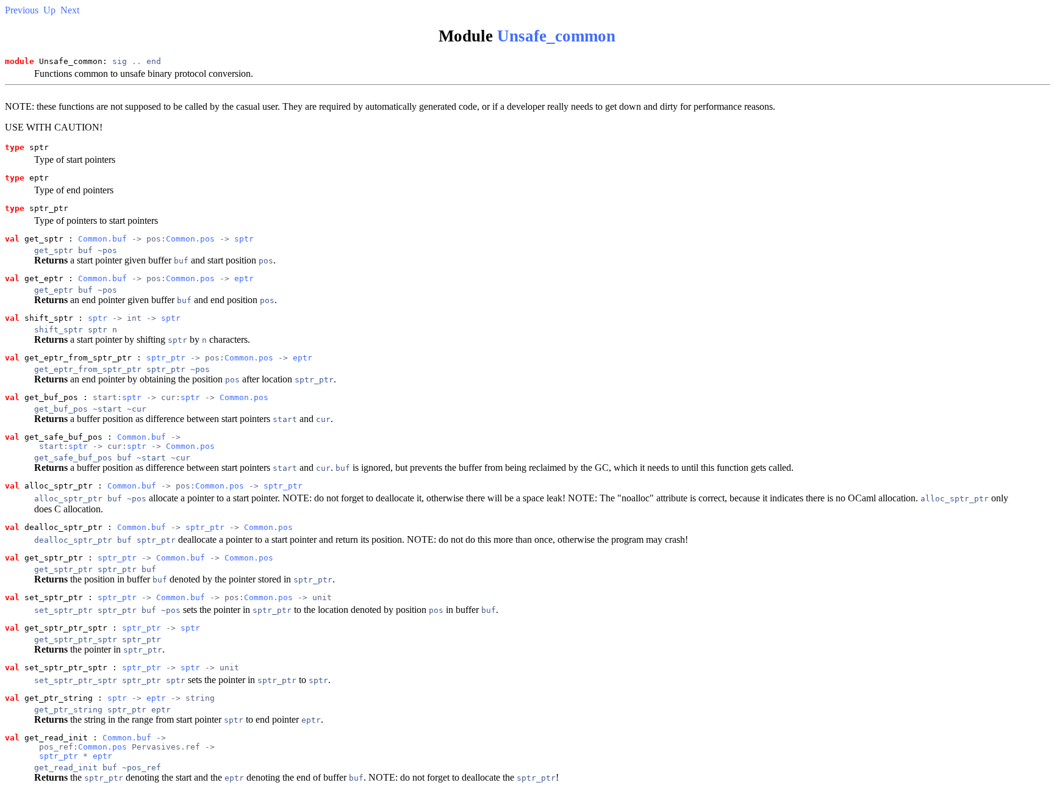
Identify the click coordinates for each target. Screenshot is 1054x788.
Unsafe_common (556, 36)
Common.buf (102, 238)
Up (49, 10)
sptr (244, 238)
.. (137, 61)
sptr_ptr (165, 357)
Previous (21, 10)
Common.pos (190, 238)
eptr (244, 278)
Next (69, 10)
